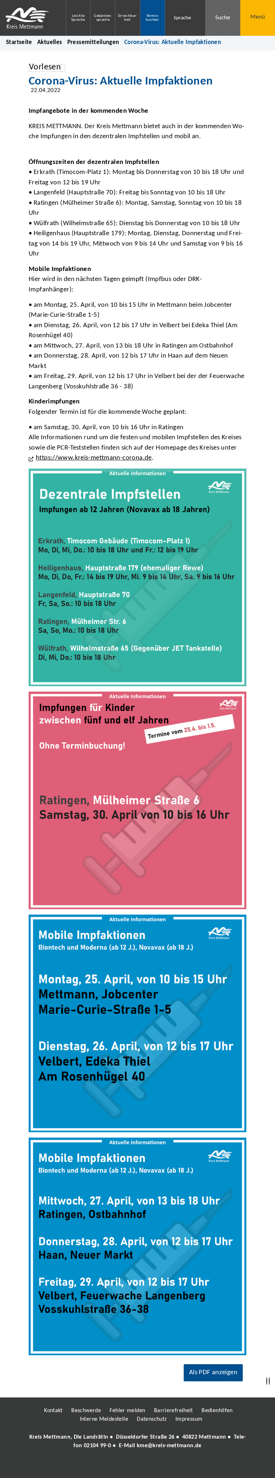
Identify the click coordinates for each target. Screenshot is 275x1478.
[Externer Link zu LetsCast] (185, 1466)
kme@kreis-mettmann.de (169, 1446)
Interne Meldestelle (104, 1419)
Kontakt (53, 1411)
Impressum (188, 1419)
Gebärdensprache (103, 18)
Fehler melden (127, 1411)
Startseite (19, 42)
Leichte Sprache (78, 18)
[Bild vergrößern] (137, 577)
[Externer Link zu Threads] (121, 1466)
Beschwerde (86, 1411)
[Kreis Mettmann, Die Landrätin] (137, 1441)
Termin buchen (152, 18)
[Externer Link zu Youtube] (153, 1466)
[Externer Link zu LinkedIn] (137, 1466)
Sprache (182, 18)
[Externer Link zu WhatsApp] (169, 1466)
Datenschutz (152, 1419)
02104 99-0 (97, 1446)
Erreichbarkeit (128, 18)
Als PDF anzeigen (213, 1372)
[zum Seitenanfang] (269, 1381)
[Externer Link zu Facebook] (88, 1466)
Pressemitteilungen (93, 42)
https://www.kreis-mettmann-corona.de (94, 458)
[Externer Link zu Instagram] (104, 1466)
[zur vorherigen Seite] (266, 1381)
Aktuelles (49, 42)
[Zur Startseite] (27, 18)
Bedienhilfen (217, 1411)
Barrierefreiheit (173, 1411)
